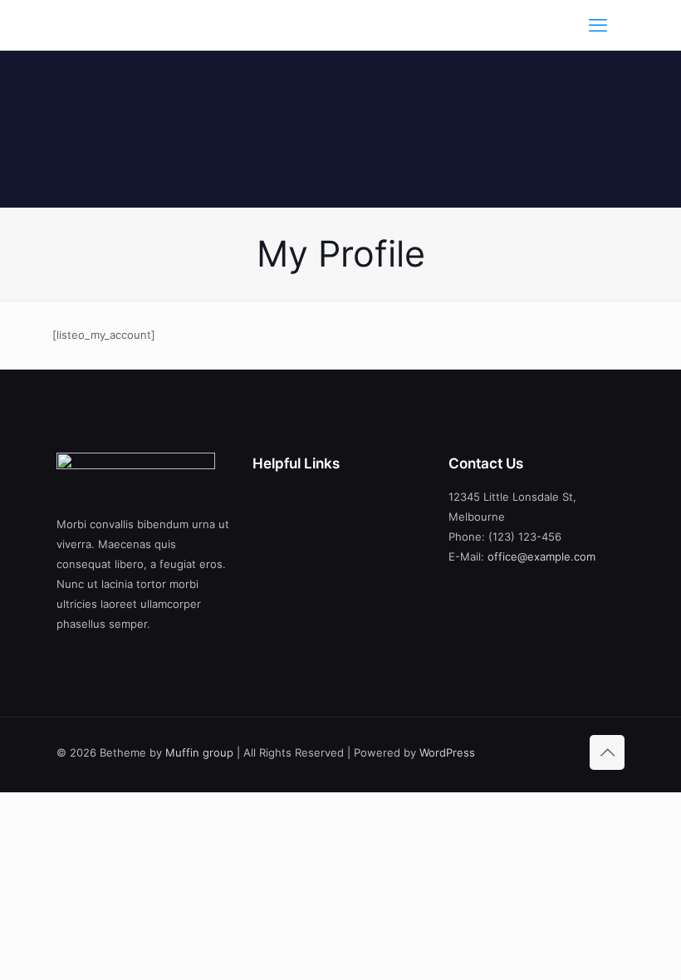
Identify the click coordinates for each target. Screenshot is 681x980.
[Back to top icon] (607, 752)
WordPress (447, 752)
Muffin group (199, 752)
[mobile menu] (598, 25)
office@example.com (541, 556)
